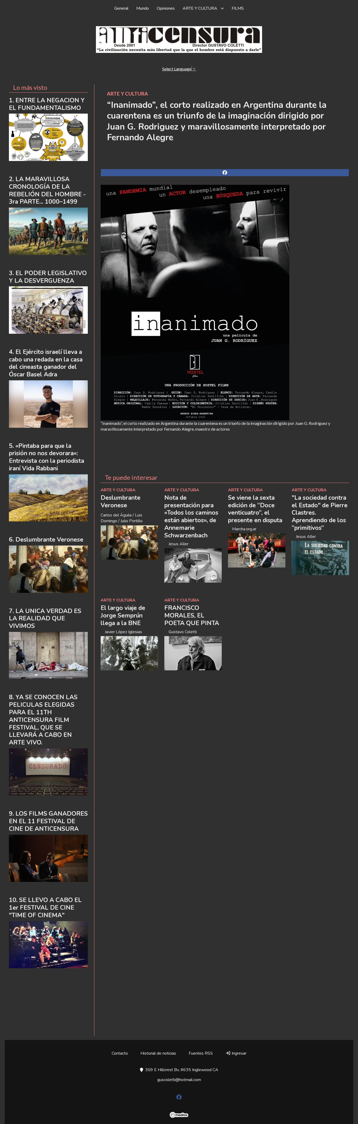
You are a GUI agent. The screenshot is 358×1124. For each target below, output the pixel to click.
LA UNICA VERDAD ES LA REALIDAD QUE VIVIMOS (45, 618)
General (121, 8)
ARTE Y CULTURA (200, 8)
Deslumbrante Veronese (120, 501)
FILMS (238, 8)
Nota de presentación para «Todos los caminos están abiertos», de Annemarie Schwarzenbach (191, 516)
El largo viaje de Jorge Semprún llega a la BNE (123, 615)
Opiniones (166, 8)
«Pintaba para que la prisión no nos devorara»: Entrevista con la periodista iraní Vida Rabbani (46, 457)
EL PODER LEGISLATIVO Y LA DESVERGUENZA (48, 277)
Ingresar (238, 1053)
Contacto (120, 1053)
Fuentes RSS (201, 1053)
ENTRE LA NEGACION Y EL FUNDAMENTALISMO (47, 104)
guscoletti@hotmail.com (179, 1080)
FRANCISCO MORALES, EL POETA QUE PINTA (191, 615)
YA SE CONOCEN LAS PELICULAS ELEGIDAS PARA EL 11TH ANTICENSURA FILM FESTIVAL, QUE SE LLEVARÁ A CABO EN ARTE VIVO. (43, 720)
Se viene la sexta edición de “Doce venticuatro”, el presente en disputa (255, 509)
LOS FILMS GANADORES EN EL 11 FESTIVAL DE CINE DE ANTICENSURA (48, 821)
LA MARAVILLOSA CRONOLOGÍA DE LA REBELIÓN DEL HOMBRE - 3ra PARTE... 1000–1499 (47, 190)
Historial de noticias (158, 1053)
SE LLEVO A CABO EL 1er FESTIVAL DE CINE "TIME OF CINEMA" (45, 907)
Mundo (142, 8)
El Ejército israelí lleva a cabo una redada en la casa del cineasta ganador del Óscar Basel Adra (46, 363)
